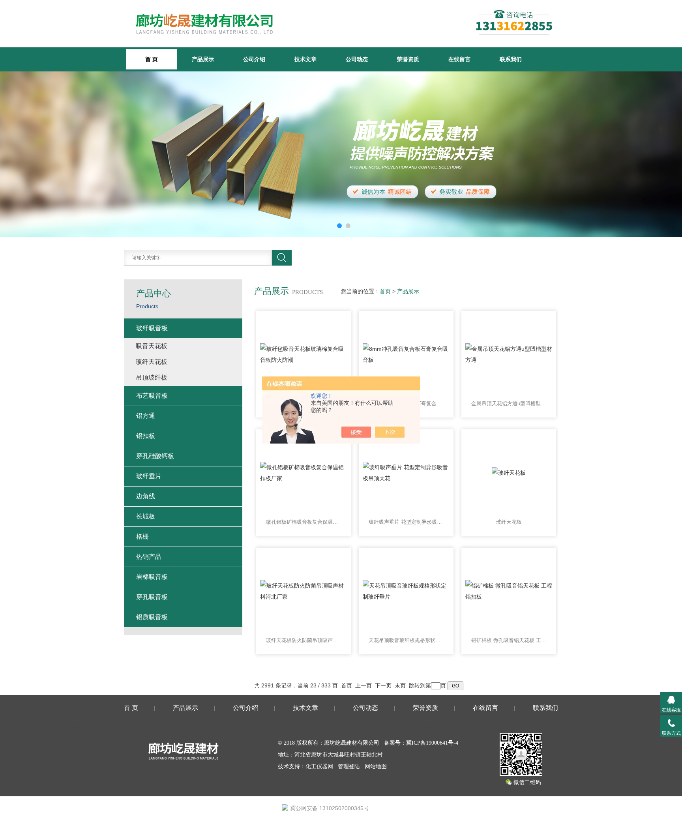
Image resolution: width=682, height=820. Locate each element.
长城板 (145, 516)
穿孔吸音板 (152, 596)
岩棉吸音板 (152, 576)
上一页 (363, 685)
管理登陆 (349, 766)
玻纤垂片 (148, 476)
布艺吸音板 (152, 395)
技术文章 (305, 59)
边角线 (145, 496)
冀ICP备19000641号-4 (432, 743)
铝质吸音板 (152, 617)
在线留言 (459, 59)
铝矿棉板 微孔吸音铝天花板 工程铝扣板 (508, 640)
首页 (385, 291)
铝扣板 (145, 435)
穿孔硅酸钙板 (155, 456)
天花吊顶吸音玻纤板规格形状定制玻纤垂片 (406, 640)
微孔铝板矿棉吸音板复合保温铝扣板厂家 (303, 522)
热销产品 (148, 556)
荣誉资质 (408, 59)
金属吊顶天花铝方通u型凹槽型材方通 (508, 403)
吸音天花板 (151, 346)
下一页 (383, 685)
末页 (400, 685)
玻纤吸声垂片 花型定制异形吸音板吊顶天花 (406, 522)
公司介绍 (254, 59)
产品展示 (203, 59)
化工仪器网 (319, 766)
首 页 (131, 707)
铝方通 (145, 415)
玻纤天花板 (509, 522)
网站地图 (376, 766)
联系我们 (511, 59)
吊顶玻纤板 (151, 377)
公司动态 (357, 59)
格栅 (142, 536)
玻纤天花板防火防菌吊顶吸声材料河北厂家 (303, 640)
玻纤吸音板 (152, 328)
